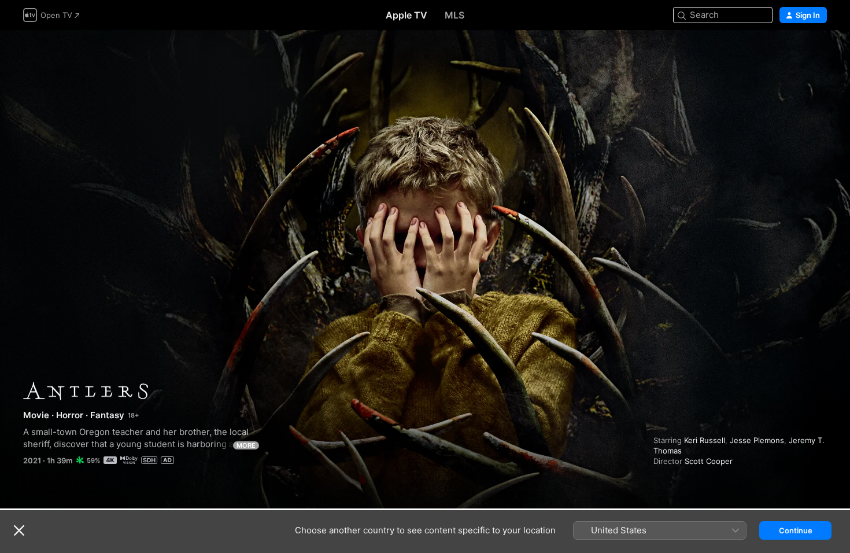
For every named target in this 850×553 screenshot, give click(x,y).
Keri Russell (704, 440)
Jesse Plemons (757, 440)
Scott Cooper (709, 461)
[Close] (19, 530)
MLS (454, 15)
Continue (795, 530)
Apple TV (406, 15)
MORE (246, 445)
